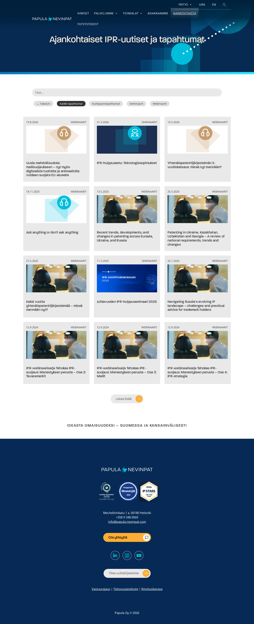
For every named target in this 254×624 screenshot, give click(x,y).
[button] (224, 4)
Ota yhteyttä (117, 537)
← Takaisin (43, 104)
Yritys (183, 5)
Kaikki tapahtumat (71, 104)
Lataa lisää (124, 399)
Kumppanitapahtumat (106, 104)
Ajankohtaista (184, 13)
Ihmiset (83, 13)
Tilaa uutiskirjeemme (124, 573)
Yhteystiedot (88, 24)
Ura (202, 5)
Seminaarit (136, 104)
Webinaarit (160, 104)
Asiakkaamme (158, 13)
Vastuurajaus (101, 589)
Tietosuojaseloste (125, 589)
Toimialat (131, 13)
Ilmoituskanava (152, 589)
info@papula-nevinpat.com (127, 522)
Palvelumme (104, 13)
